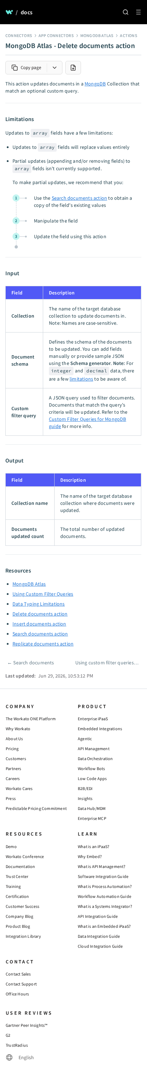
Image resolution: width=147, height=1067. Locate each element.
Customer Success (22, 906)
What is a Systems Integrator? (105, 906)
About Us (14, 738)
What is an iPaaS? (93, 846)
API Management (94, 748)
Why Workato (18, 728)
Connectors (18, 35)
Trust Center (17, 876)
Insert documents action (39, 624)
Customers (16, 758)
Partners (13, 768)
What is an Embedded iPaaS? (104, 926)
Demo (11, 846)
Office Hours (17, 994)
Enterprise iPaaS (93, 718)
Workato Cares (19, 788)
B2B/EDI (85, 788)
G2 (8, 1035)
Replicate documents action (43, 643)
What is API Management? (102, 866)
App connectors (56, 35)
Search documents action (79, 198)
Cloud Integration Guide (100, 946)
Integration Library (23, 936)
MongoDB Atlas (97, 35)
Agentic (85, 738)
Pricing (12, 748)
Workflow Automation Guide (104, 896)
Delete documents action (40, 614)
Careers (13, 778)
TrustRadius (17, 1045)
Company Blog (19, 916)
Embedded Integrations (100, 728)
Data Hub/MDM (92, 808)
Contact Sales (18, 974)
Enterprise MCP (92, 818)
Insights (85, 798)
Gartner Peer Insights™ (26, 1025)
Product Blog (18, 926)
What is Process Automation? (105, 886)
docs (26, 12)
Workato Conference (25, 856)
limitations (81, 379)
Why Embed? (90, 856)
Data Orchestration (95, 758)
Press (11, 798)
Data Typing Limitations (38, 604)
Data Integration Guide (99, 936)
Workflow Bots (91, 768)
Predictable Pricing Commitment (36, 808)
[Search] (125, 12)
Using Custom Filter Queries (42, 594)
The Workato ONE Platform (31, 718)
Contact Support (21, 984)
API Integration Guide (98, 916)
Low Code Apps (92, 778)
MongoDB (95, 83)
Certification (17, 896)
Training (13, 886)
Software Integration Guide (103, 876)
